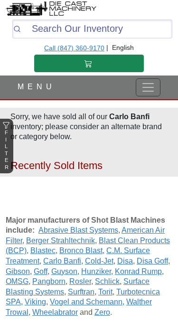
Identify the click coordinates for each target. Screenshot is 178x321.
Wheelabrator (55, 312)
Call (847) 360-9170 (74, 48)
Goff (40, 271)
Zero (102, 312)
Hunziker (96, 271)
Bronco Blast (81, 250)
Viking (35, 302)
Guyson (64, 271)
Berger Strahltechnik (60, 240)
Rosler (80, 281)
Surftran (81, 292)
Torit (105, 292)
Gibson (18, 271)
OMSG (17, 281)
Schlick (107, 281)
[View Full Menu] (148, 87)
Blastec (43, 250)
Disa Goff (152, 261)
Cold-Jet (99, 261)
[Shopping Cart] (89, 63)
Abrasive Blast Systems (78, 230)
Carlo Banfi (62, 261)
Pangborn (49, 281)
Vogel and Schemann (86, 302)
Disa (125, 261)
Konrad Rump (138, 271)
